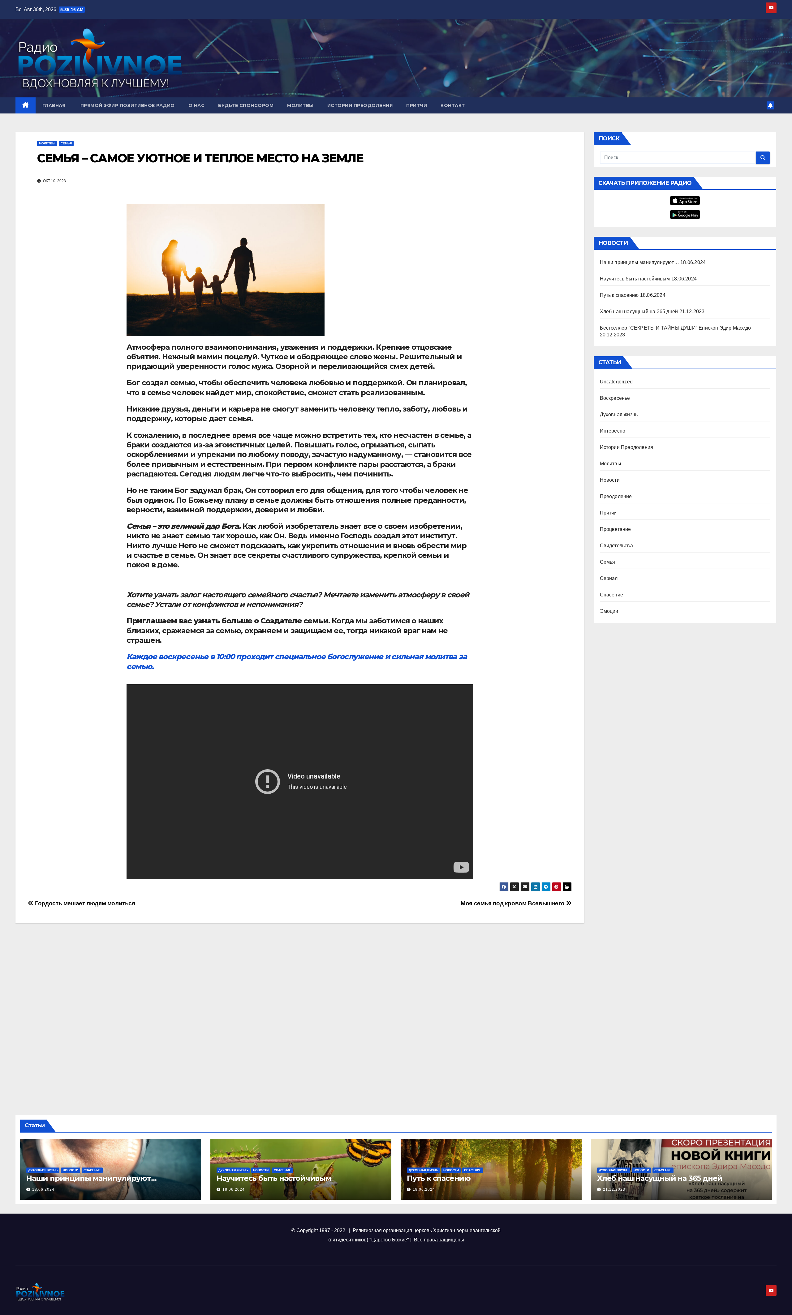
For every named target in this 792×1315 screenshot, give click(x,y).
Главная (54, 105)
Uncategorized (616, 381)
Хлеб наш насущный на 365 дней (639, 311)
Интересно (613, 430)
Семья (66, 143)
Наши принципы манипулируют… (639, 262)
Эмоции (609, 611)
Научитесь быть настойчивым (635, 278)
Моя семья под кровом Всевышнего (513, 903)
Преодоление (616, 496)
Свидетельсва (616, 545)
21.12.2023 (614, 1189)
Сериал (609, 578)
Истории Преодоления (360, 105)
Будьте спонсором (245, 105)
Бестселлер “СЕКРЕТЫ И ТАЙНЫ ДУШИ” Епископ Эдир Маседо (675, 328)
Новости (610, 480)
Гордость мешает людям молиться (84, 903)
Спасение (611, 594)
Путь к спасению (619, 295)
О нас (196, 105)
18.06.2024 (43, 1189)
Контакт (453, 105)
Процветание (615, 529)
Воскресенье (615, 398)
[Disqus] (299, 1016)
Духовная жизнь (619, 414)
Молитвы (300, 105)
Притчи (416, 105)
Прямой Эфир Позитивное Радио (127, 105)
